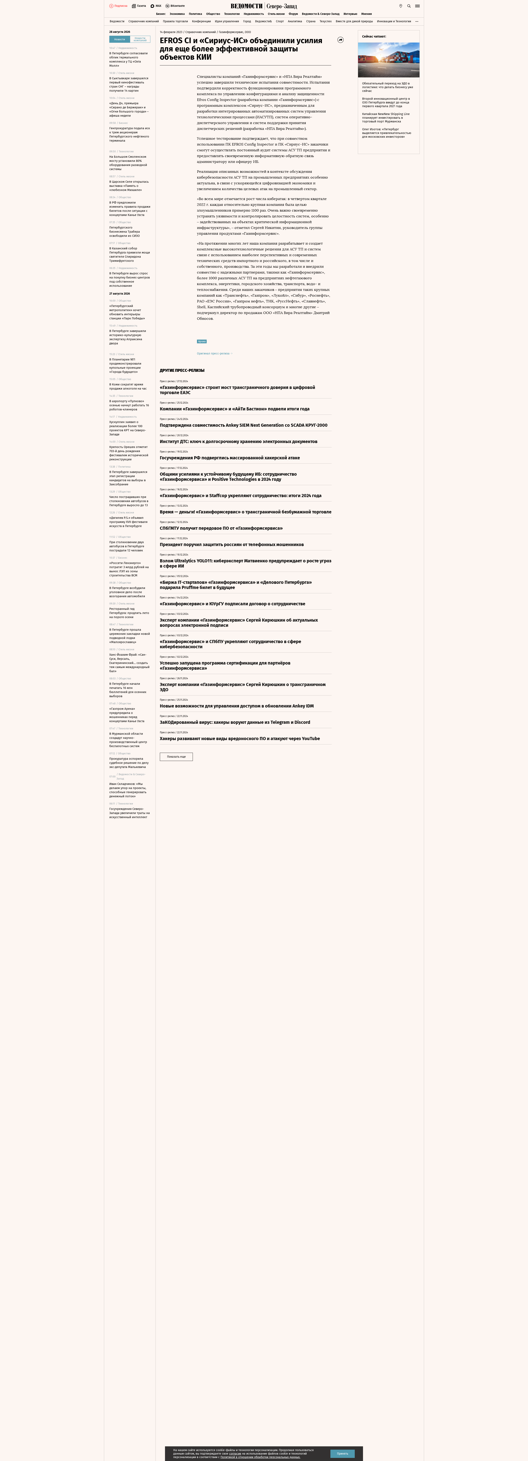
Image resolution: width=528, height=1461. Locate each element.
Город (247, 21)
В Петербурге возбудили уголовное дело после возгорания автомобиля (127, 592)
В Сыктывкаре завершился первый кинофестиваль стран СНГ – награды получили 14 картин (128, 84)
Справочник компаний (143, 21)
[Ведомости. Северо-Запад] (281, 6)
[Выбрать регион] (401, 6)
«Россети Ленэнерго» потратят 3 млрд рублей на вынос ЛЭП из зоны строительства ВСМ (129, 569)
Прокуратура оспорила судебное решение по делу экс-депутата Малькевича (128, 763)
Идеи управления (227, 21)
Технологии (232, 14)
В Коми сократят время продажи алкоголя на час (128, 386)
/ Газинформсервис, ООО (234, 32)
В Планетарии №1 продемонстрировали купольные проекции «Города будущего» (125, 366)
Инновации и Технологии (394, 21)
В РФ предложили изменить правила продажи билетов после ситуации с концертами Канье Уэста (129, 209)
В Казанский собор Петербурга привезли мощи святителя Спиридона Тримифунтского (129, 254)
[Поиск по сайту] (409, 6)
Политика (195, 14)
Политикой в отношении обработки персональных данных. (260, 1457)
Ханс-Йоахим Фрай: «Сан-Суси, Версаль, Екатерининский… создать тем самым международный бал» (129, 663)
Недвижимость (254, 14)
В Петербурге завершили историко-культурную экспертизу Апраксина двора (127, 337)
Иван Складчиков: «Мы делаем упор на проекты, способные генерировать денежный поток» (127, 790)
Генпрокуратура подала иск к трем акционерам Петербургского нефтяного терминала (129, 134)
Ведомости (117, 21)
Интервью (350, 14)
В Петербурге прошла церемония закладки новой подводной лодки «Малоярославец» (129, 636)
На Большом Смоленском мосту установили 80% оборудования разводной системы (128, 163)
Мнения (366, 14)
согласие (235, 1453)
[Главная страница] (247, 6)
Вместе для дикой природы (354, 21)
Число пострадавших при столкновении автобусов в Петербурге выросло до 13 (128, 501)
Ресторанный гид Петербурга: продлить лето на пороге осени (129, 613)
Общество (213, 14)
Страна (311, 21)
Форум (293, 14)
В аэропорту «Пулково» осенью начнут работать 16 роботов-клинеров (129, 405)
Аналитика (295, 21)
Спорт (280, 21)
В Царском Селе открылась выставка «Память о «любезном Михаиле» (129, 186)
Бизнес (161, 14)
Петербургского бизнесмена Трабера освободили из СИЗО (124, 232)
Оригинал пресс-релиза (213, 353)
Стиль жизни (276, 14)
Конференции (201, 21)
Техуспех (326, 21)
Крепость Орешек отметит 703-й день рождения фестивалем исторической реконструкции (128, 453)
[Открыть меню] (417, 6)
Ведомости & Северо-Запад (320, 14)
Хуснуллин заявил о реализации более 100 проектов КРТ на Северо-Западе (127, 428)
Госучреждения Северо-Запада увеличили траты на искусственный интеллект (129, 813)
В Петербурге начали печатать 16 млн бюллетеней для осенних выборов (127, 690)
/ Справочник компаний (199, 32)
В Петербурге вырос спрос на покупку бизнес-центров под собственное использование (129, 279)
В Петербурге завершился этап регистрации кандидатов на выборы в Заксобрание (128, 478)
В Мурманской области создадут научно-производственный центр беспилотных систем (128, 740)
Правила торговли (175, 21)
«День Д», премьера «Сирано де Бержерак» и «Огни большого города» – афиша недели (129, 109)
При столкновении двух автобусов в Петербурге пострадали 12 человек (126, 546)
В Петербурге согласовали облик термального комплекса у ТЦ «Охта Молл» (128, 59)
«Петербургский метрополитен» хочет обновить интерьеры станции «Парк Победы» (127, 312)
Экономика (177, 14)
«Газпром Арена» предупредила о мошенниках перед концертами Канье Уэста (126, 715)
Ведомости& (263, 21)
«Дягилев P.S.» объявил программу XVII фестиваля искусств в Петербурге (128, 522)
